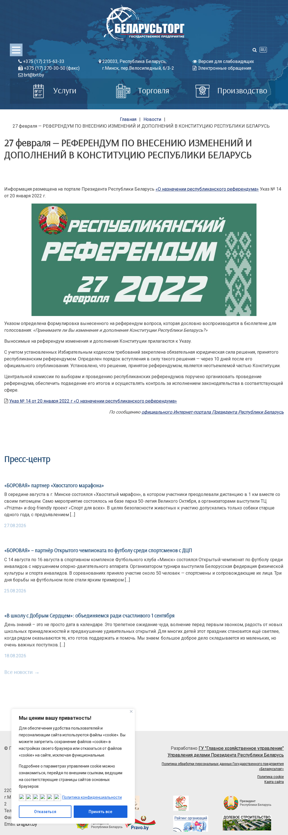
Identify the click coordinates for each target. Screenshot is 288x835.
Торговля (152, 90)
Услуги (63, 90)
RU (263, 50)
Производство (241, 90)
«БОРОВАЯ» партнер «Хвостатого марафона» (54, 485)
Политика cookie (270, 777)
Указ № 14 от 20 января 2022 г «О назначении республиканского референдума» (93, 401)
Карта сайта (274, 782)
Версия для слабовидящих (225, 61)
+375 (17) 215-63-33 (43, 61)
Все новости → (22, 671)
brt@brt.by (33, 75)
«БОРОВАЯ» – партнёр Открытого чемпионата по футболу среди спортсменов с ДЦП (98, 550)
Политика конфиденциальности (92, 797)
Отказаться (45, 811)
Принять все (100, 811)
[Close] (131, 711)
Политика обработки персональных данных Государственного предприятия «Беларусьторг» (223, 766)
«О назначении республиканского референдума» (207, 189)
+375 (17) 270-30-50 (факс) (51, 68)
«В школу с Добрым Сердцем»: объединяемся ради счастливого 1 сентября (89, 615)
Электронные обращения (224, 68)
